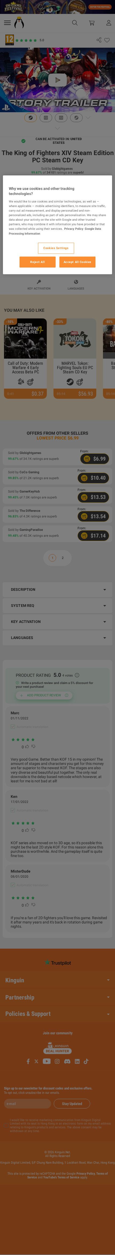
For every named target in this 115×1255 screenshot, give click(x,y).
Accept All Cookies (77, 262)
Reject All (37, 262)
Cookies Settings (55, 248)
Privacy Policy (73, 229)
